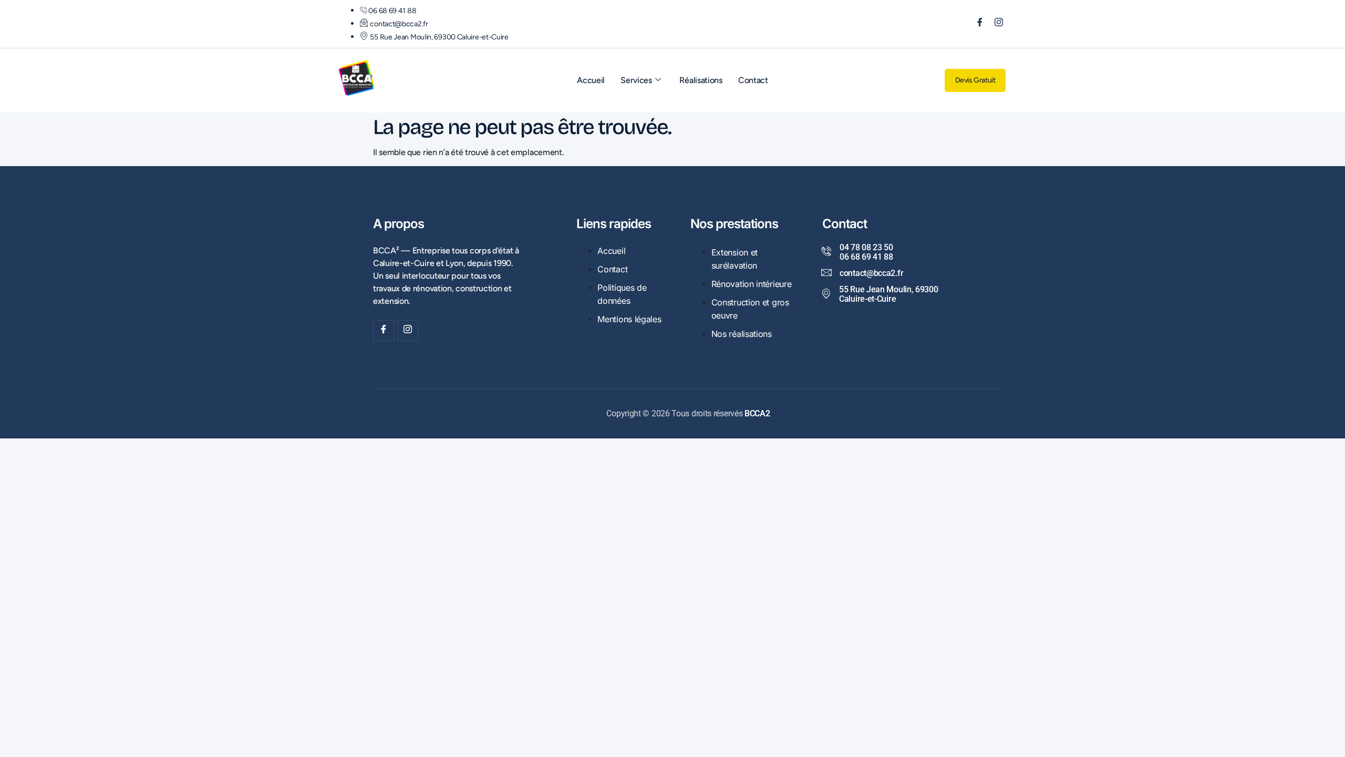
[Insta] (407, 330)
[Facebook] (976, 24)
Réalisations (700, 80)
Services (636, 80)
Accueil (591, 80)
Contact (753, 80)
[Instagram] (995, 24)
